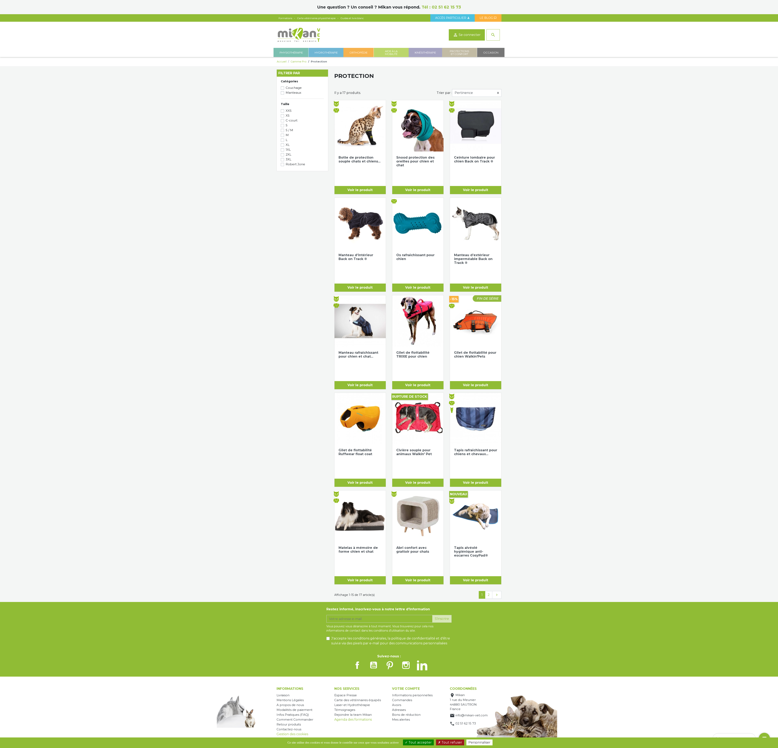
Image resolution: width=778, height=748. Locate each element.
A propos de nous (290, 705)
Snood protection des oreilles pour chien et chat (415, 161)
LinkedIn (422, 665)
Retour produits (289, 724)
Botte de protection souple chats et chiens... (359, 159)
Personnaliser (479, 742)
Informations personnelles (412, 695)
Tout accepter (420, 742)
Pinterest (389, 665)
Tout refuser (451, 742)
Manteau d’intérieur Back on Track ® (356, 257)
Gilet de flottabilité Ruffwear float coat (355, 452)
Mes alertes (401, 719)
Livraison (283, 695)
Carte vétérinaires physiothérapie (316, 18)
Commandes (402, 700)
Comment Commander (295, 719)
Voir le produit (360, 190)
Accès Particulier (452, 18)
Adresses (399, 710)
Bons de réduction (406, 715)
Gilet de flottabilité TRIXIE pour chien (413, 354)
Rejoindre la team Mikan (353, 715)
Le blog (488, 18)
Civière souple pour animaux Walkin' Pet (414, 452)
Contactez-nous (289, 729)
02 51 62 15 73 (446, 7)
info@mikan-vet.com (471, 715)
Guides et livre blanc (352, 18)
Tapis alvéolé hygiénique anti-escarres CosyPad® (471, 551)
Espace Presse (345, 695)
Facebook (357, 665)
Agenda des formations (353, 719)
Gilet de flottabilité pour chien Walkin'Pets (475, 354)
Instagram (406, 665)
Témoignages (344, 710)
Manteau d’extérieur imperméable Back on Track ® (473, 259)
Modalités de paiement (294, 710)
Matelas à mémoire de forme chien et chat (358, 549)
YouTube (373, 665)
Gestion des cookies (292, 734)
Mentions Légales (290, 700)
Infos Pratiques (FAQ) (293, 715)
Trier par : (444, 93)
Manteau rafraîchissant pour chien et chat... (358, 354)
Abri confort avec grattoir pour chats (412, 549)
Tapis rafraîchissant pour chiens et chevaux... (475, 452)
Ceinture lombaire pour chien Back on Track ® (474, 159)
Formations (285, 18)
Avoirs (396, 705)
